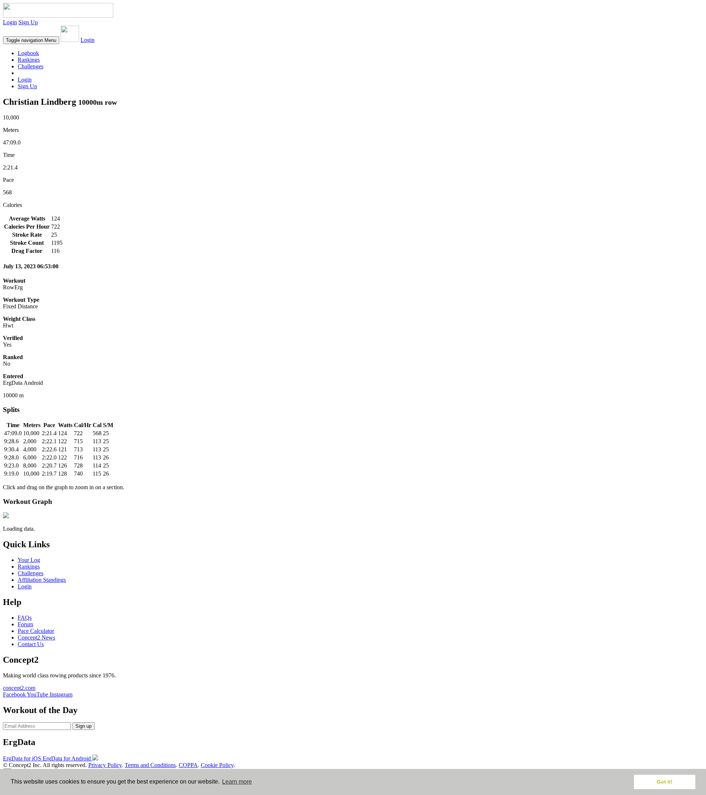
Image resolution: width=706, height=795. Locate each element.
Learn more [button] (237, 781)
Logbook (28, 53)
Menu (31, 40)
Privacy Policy (105, 765)
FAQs (25, 618)
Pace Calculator (36, 631)
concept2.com (19, 688)
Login (10, 22)
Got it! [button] (665, 782)
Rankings (29, 60)
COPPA (188, 765)
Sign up (83, 726)
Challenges (30, 66)
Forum (25, 624)
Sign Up (28, 22)
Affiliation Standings (42, 580)
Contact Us (31, 644)
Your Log (29, 560)
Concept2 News (36, 637)
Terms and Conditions (150, 765)
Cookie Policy (217, 765)
